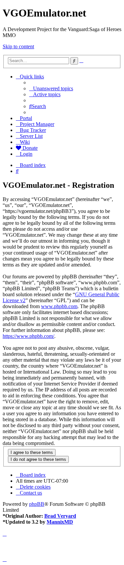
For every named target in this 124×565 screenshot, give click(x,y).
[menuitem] (51, 88)
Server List (31, 136)
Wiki (25, 142)
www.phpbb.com (59, 306)
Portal (26, 118)
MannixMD (60, 522)
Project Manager (37, 124)
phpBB (36, 504)
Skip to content (18, 46)
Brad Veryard (60, 516)
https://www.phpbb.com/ (28, 336)
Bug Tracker (33, 130)
